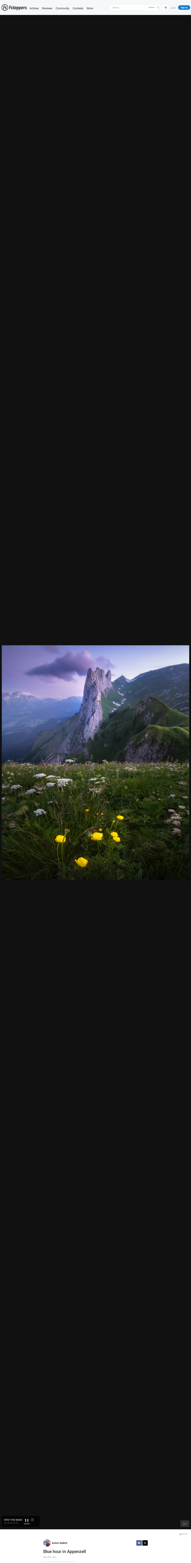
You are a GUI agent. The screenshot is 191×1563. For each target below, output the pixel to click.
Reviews (47, 8)
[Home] (14, 7)
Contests (78, 8)
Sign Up (184, 7)
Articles (34, 8)
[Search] (158, 7)
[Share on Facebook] (139, 1543)
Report (184, 1533)
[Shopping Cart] (166, 7)
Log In (173, 7)
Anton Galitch (59, 1543)
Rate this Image (13, 1519)
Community (62, 8)
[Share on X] (145, 1543)
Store (90, 8)
